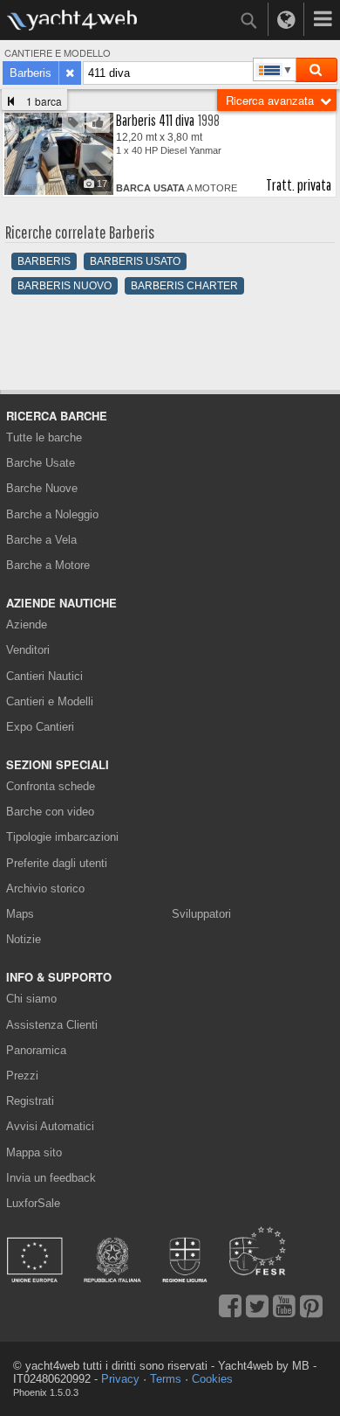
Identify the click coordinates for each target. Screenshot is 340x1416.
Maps (20, 913)
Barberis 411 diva (155, 120)
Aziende (26, 624)
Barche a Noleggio (52, 514)
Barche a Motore (48, 565)
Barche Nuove (42, 488)
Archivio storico (45, 888)
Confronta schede (50, 786)
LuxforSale (33, 1203)
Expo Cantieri (40, 726)
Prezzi (22, 1075)
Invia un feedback (51, 1177)
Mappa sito (34, 1152)
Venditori (28, 649)
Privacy (120, 1378)
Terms (165, 1378)
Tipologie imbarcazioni (62, 836)
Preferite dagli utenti (56, 863)
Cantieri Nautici (44, 676)
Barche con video (50, 811)
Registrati (30, 1100)
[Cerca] (315, 70)
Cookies (212, 1378)
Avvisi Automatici (50, 1126)
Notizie (23, 939)
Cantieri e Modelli (49, 701)
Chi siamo (31, 998)
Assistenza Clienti (52, 1024)
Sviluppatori (204, 913)
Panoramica (36, 1050)
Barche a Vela (41, 539)
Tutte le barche (44, 437)
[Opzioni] (322, 19)
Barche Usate (40, 462)
